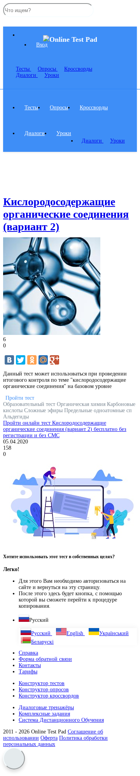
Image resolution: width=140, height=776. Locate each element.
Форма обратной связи (45, 659)
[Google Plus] (54, 360)
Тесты (23, 69)
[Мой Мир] (43, 360)
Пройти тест (19, 398)
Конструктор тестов (42, 683)
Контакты (30, 665)
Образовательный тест (30, 404)
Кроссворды (94, 107)
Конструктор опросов (44, 689)
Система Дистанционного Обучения (61, 720)
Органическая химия (82, 404)
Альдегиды (16, 417)
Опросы (59, 107)
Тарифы (28, 672)
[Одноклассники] (32, 360)
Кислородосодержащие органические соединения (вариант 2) (66, 214)
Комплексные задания (44, 714)
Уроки (51, 75)
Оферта (49, 738)
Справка (28, 653)
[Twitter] (20, 360)
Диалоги (27, 75)
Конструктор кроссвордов (49, 696)
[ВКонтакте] (9, 360)
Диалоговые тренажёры (46, 707)
